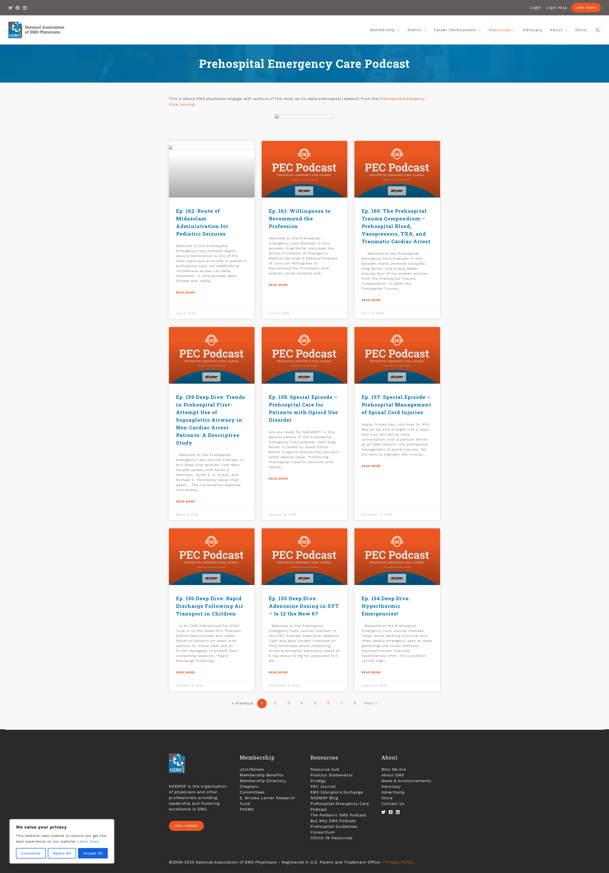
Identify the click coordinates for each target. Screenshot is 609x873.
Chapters (249, 786)
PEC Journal (323, 786)
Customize (30, 853)
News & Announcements (406, 781)
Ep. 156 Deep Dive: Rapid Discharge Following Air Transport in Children (209, 606)
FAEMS (247, 809)
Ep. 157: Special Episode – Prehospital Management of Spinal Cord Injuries (396, 405)
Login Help (556, 7)
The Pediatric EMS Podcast (338, 815)
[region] (62, 841)
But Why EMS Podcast (333, 820)
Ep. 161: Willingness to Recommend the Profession (300, 218)
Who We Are (393, 769)
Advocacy (391, 786)
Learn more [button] (88, 841)
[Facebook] (17, 8)
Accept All (93, 853)
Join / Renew (186, 826)
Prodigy (318, 781)
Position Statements (331, 775)
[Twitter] (10, 8)
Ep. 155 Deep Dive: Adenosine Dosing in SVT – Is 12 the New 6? (304, 606)
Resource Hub (324, 769)
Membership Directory (263, 781)
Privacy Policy (399, 862)
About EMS (392, 775)
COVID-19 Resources (331, 838)
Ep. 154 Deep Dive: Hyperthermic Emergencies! (386, 606)
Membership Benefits (261, 775)
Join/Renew (252, 769)
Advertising (393, 792)
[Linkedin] (25, 8)
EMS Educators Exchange (336, 792)
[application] (397, 30)
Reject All (62, 853)
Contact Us (392, 803)
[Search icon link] (598, 30)
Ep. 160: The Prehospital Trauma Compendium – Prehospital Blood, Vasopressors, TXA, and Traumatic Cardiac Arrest (396, 226)
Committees (252, 792)
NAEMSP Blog (324, 798)
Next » (370, 703)
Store (387, 798)
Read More (185, 292)
